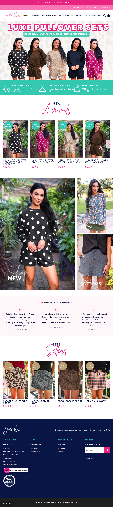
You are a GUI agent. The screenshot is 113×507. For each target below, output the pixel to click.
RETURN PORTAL (9, 445)
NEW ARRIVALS (35, 445)
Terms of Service (10, 465)
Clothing (80, 15)
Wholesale (7, 458)
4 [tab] (61, 77)
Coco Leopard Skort (70, 401)
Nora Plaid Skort (95, 401)
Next (109, 144)
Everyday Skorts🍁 (49, 15)
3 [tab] (58, 77)
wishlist (106, 7)
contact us (89, 458)
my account (92, 7)
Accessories (35, 451)
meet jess (61, 445)
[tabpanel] (56, 50)
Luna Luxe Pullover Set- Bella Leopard (69, 161)
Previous (4, 144)
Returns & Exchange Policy (14, 451)
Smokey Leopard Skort (40, 402)
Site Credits (73, 502)
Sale (99, 15)
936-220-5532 (97, 430)
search (60, 451)
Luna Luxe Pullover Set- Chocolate (96, 161)
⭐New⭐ (25, 15)
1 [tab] (51, 77)
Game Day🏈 (35, 15)
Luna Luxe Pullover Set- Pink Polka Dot (42, 161)
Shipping (6, 448)
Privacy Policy (9, 461)
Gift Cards (62, 448)
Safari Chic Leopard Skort (15, 402)
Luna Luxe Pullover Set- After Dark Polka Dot (14, 162)
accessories (91, 15)
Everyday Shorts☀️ (66, 15)
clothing (34, 448)
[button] (104, 15)
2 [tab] (55, 77)
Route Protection (10, 455)
